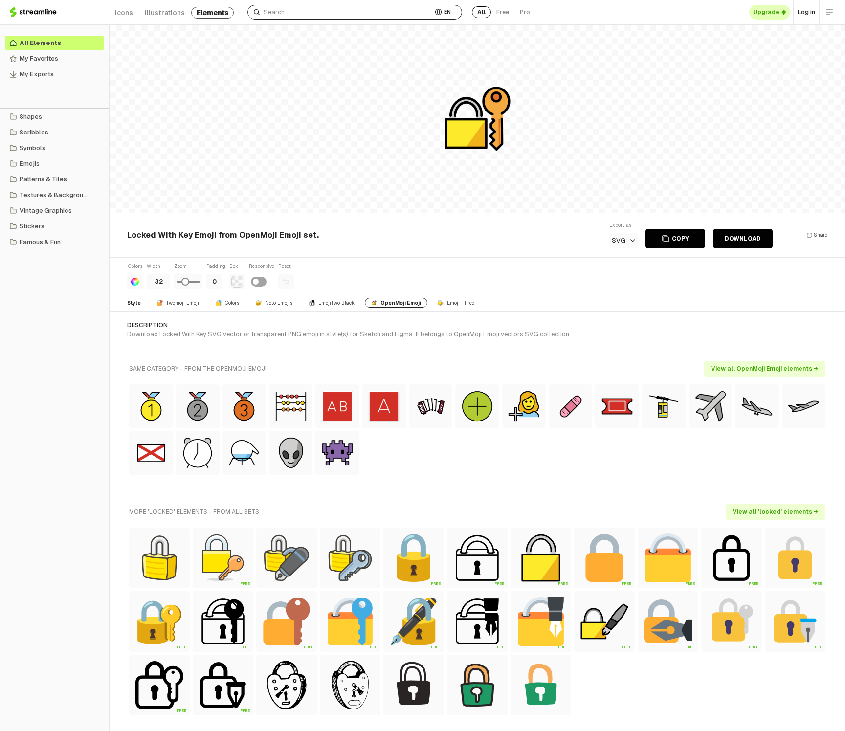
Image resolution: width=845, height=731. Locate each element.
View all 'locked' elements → (776, 512)
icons (124, 13)
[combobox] (340, 12)
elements (212, 13)
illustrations (165, 13)
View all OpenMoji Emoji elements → (765, 368)
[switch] (259, 282)
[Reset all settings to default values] (286, 281)
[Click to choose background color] (237, 281)
